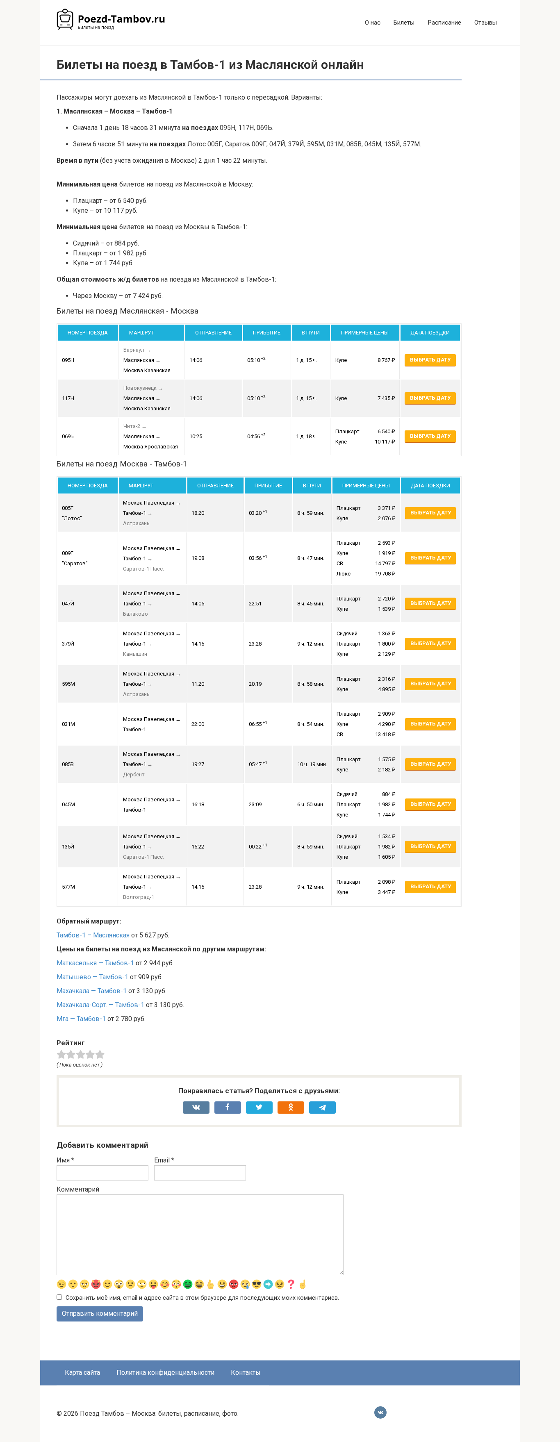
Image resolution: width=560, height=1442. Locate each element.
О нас (372, 22)
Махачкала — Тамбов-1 (92, 991)
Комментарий (78, 1189)
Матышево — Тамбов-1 (92, 977)
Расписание (444, 22)
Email (164, 1160)
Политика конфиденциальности (165, 1372)
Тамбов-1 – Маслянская (93, 935)
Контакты (246, 1372)
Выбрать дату (430, 360)
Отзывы (485, 22)
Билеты (404, 22)
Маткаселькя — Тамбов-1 (95, 963)
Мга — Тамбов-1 (81, 1019)
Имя (65, 1160)
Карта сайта (82, 1372)
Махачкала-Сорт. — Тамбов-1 (100, 1005)
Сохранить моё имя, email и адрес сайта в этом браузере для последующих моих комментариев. (202, 1297)
